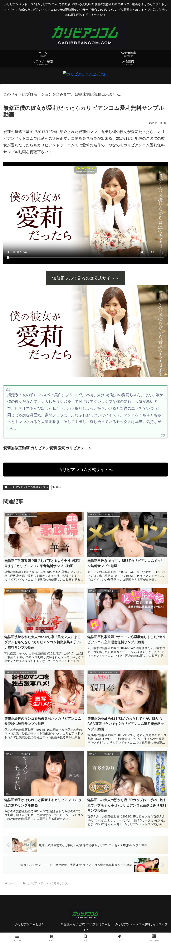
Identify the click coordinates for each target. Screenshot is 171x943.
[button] (158, 685)
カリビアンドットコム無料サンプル (28, 487)
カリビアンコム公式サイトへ (85, 469)
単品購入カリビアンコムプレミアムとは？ (85, 927)
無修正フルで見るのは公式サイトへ (85, 278)
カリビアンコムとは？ (29, 924)
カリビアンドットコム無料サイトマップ (141, 924)
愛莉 (58, 487)
